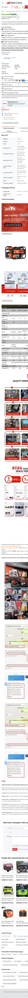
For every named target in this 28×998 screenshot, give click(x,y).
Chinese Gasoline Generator (9, 980)
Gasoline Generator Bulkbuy (9, 983)
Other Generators (7, 961)
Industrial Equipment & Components (13, 11)
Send (15, 849)
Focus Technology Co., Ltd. (19, 991)
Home (3, 11)
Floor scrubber (5, 939)
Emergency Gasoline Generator (10, 965)
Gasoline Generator (20, 939)
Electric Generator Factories (9, 972)
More (3, 986)
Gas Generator (18, 961)
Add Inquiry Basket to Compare (10, 122)
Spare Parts (4, 945)
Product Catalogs (23, 936)
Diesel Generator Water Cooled (9, 942)
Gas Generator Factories (9, 976)
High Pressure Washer (21, 942)
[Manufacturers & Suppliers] (14, 2)
